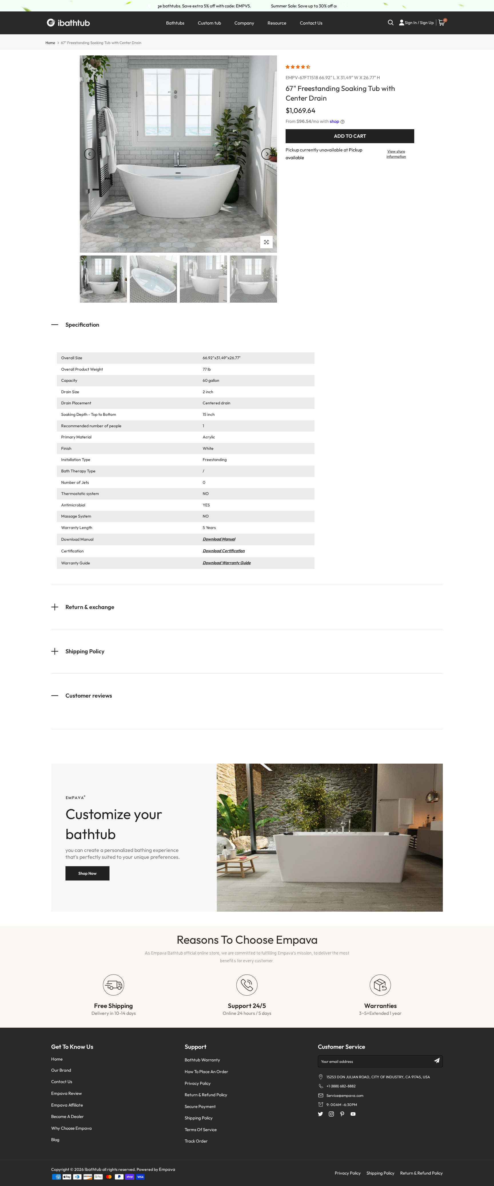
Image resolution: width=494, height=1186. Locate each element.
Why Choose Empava (71, 1128)
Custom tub (209, 23)
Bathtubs (175, 23)
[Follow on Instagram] (331, 1114)
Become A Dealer (67, 1116)
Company (244, 23)
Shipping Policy (199, 1118)
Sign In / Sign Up (419, 22)
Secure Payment (200, 1106)
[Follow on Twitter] (320, 1114)
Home (50, 42)
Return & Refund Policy (206, 1094)
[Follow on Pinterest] (342, 1114)
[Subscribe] (437, 1060)
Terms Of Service (201, 1129)
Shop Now (87, 873)
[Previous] (89, 154)
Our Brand (61, 1070)
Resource (277, 23)
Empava (167, 1169)
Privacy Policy (198, 1083)
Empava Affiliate (67, 1105)
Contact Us (311, 23)
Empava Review (66, 1093)
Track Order (196, 1141)
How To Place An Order (206, 1071)
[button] (298, 66)
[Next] (267, 154)
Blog (55, 1139)
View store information (396, 154)
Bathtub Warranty (202, 1060)
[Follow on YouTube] (353, 1114)
